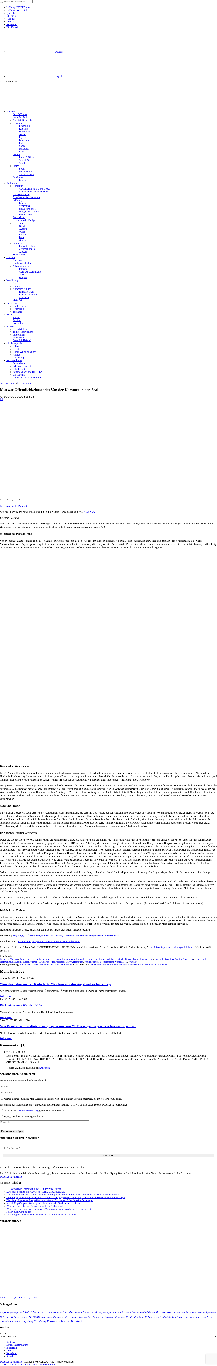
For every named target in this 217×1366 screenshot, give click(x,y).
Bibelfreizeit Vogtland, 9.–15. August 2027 (18, 1298)
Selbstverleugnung (185, 1316)
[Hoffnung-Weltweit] (71, 106)
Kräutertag (44, 961)
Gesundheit (154, 1312)
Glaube (166, 1312)
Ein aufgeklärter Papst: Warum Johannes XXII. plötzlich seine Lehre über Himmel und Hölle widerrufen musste (62, 1194)
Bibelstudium (55, 1312)
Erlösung (97, 1312)
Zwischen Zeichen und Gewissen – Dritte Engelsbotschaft (35, 1191)
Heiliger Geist (209, 1312)
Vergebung (27, 1321)
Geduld (144, 1312)
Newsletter (11, 1353)
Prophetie (139, 1316)
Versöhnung (40, 1321)
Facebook (5, 506)
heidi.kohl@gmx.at (160, 947)
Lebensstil (84, 1316)
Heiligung (5, 1316)
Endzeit (87, 1312)
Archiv (3, 1333)
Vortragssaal (121, 961)
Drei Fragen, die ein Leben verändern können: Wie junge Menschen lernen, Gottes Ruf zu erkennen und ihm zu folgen (65, 1197)
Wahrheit (65, 1321)
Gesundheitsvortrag (164, 959)
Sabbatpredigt (107, 961)
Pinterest (22, 506)
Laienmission (24, 383)
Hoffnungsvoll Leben (11, 961)
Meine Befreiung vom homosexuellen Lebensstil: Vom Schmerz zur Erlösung (128, 964)
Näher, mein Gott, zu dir (18, 1211)
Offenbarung (119, 1316)
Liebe (92, 1317)
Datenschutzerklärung (28, 1110)
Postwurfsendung (74, 961)
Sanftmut (172, 1316)
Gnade (184, 1312)
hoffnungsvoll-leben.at (183, 947)
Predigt (129, 1316)
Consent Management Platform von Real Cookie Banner (28, 1364)
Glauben (176, 1312)
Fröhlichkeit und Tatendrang (90, 959)
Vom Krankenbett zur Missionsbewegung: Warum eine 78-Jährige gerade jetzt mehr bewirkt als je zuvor (68, 1026)
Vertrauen (53, 1321)
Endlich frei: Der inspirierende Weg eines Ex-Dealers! (46, 964)
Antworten (44, 1067)
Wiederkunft (76, 1321)
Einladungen (68, 959)
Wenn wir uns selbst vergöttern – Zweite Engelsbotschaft (34, 1206)
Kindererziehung (70, 1316)
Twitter (14, 506)
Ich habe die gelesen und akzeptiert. (34, 1110)
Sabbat (164, 1317)
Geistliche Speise (123, 959)
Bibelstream (38, 1312)
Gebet (136, 1312)
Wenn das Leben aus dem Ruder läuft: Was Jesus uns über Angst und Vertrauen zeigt (55, 984)
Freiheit (119, 1312)
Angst (3, 1312)
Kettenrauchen (30, 961)
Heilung (15, 1316)
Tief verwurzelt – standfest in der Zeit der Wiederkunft (33, 1189)
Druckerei (56, 959)
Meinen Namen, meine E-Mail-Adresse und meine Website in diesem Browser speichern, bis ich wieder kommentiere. (63, 1098)
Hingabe (24, 1316)
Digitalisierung (42, 959)
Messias (100, 1316)
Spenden (10, 1356)
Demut (78, 1312)
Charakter (68, 1312)
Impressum (11, 1347)
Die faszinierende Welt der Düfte (21, 1005)
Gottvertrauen (195, 1312)
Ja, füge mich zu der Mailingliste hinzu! (23, 1116)
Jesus (44, 1316)
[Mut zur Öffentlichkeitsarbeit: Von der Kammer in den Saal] (74, 493)
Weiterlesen (6, 996)
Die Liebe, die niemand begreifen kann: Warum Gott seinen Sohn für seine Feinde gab (49, 1200)
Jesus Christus (54, 1316)
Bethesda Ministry (9, 959)
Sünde (17, 1321)
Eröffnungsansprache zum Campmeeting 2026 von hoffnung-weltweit (41, 1214)
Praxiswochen (92, 961)
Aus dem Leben (8, 383)
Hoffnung (35, 1317)
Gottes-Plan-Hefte (184, 959)
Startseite (10, 1342)
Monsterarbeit (57, 961)
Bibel (26, 1312)
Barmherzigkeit (14, 1312)
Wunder (132, 961)
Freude (127, 1312)
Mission (109, 1316)
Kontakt (10, 1350)
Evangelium (108, 1312)
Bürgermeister (26, 959)
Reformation (152, 1317)
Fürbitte (109, 959)
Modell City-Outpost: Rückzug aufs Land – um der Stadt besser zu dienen (43, 1203)
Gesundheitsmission (143, 959)
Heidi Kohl (89, 511)
